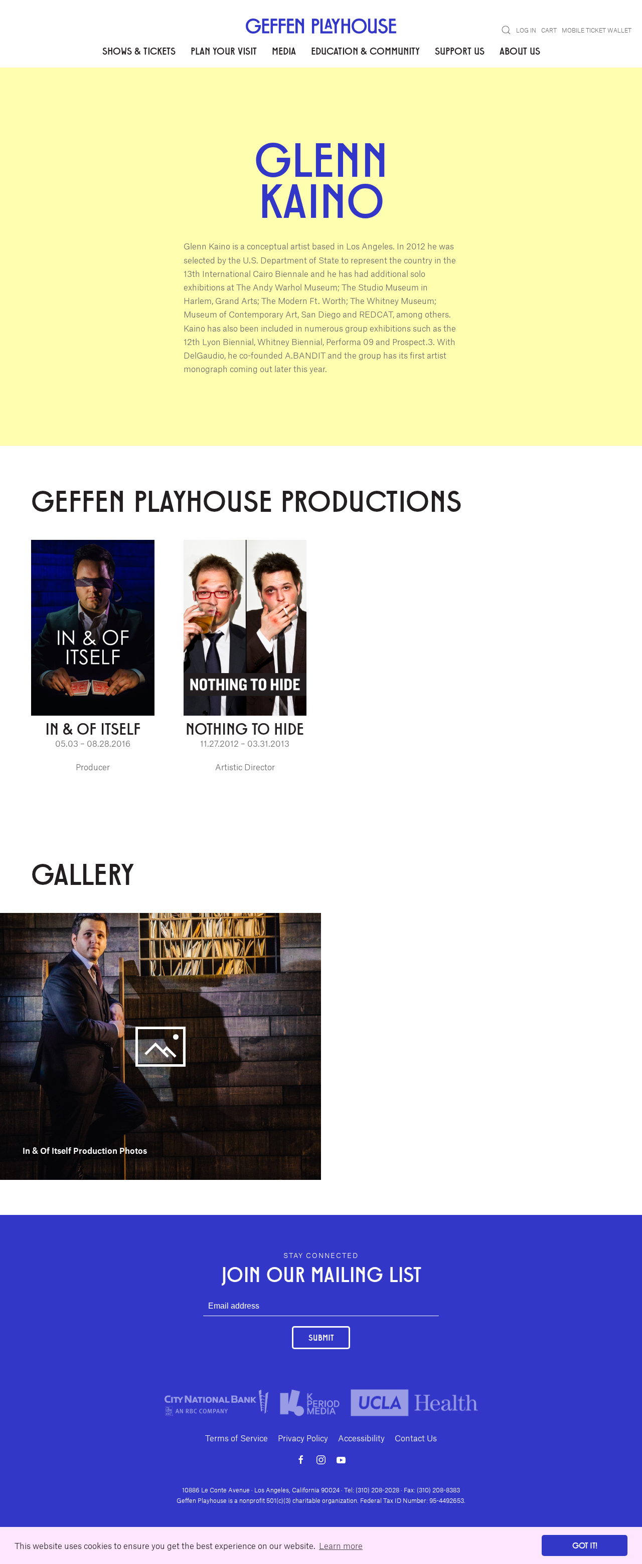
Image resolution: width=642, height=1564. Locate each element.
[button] (506, 30)
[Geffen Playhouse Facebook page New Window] (301, 1460)
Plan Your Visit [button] (224, 50)
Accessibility (361, 1438)
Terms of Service (236, 1438)
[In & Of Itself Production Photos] (160, 1045)
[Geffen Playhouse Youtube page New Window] (341, 1460)
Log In (526, 30)
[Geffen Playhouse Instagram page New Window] (321, 1460)
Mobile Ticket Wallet (596, 30)
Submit (321, 1337)
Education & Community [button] (365, 50)
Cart (549, 30)
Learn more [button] (341, 1545)
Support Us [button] (460, 50)
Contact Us (416, 1438)
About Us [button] (520, 50)
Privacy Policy (303, 1438)
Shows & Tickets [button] (139, 50)
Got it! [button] (584, 1545)
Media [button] (284, 50)
